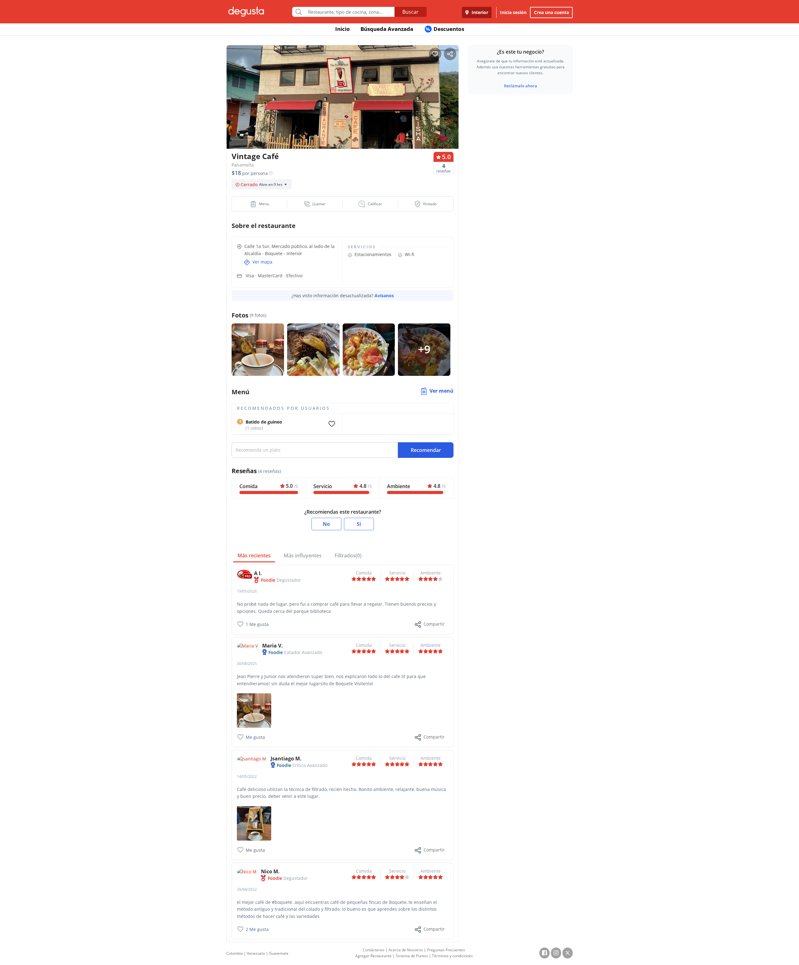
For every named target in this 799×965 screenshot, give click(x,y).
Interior (479, 12)
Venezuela (256, 953)
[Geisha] (254, 710)
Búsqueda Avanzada (386, 28)
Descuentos (445, 28)
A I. (258, 573)
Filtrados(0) (348, 555)
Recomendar (426, 450)
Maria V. (272, 645)
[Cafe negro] (254, 823)
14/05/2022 (247, 776)
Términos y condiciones (452, 955)
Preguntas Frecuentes (446, 950)
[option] (342, 109)
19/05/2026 (247, 591)
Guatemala (278, 953)
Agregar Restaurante (373, 955)
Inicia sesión (513, 12)
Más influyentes (302, 555)
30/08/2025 (247, 663)
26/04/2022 (247, 889)
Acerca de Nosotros (406, 950)
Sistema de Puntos (412, 955)
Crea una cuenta (551, 12)
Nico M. (270, 871)
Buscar (410, 11)
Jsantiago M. (286, 758)
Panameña (243, 165)
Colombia (234, 953)
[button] (259, 204)
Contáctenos (374, 950)
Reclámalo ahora (520, 86)
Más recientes (254, 555)
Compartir (434, 624)
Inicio (342, 28)
